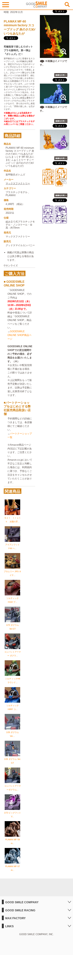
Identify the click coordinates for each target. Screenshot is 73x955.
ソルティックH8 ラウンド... (12, 681)
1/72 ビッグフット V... (12, 815)
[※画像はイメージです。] (54, 56)
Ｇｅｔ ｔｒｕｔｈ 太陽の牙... (12, 520)
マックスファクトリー (18, 183)
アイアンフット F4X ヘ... (12, 546)
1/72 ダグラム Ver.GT (12, 627)
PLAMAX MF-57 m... (12, 868)
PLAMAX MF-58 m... (12, 841)
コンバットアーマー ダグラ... (12, 654)
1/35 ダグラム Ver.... (12, 734)
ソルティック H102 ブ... (12, 600)
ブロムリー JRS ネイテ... (12, 573)
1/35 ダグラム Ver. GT (12, 761)
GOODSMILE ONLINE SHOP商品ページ (19, 335)
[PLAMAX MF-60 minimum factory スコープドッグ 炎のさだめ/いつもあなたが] (54, 148)
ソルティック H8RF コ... (12, 707)
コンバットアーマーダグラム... (12, 788)
